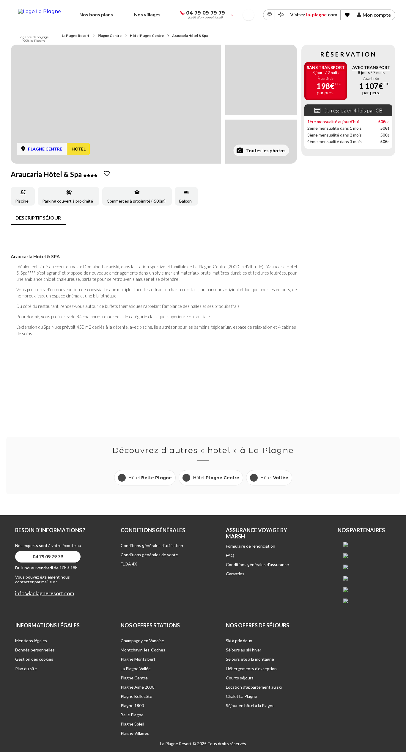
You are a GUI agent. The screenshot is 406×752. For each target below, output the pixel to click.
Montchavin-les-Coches (143, 649)
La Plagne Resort (75, 35)
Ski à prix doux (239, 640)
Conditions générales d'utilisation (152, 545)
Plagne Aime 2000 (137, 687)
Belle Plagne (132, 714)
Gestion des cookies (34, 659)
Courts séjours (240, 677)
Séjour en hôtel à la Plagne (250, 705)
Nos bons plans (96, 14)
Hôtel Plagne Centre (147, 35)
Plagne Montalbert (138, 659)
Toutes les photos (266, 150)
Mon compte (377, 15)
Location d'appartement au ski (254, 687)
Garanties (235, 573)
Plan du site (26, 668)
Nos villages (147, 14)
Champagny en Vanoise (142, 640)
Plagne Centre (110, 35)
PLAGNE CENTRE (45, 148)
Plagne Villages (135, 733)
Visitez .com (313, 14)
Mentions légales (31, 640)
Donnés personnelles (35, 649)
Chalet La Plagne (241, 696)
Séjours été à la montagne (250, 659)
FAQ (230, 555)
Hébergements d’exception (251, 668)
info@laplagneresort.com (44, 593)
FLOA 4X (129, 563)
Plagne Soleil (132, 723)
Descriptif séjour (38, 217)
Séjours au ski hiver (243, 649)
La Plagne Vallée (136, 668)
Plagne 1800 (132, 705)
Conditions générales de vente (149, 554)
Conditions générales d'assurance (257, 564)
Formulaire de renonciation (250, 546)
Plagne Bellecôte (136, 696)
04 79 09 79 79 (205, 13)
